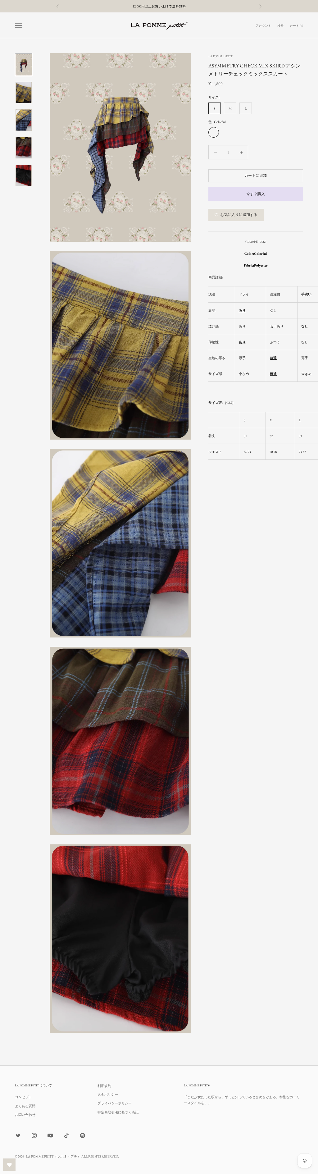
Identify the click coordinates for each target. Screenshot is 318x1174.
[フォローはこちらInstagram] (34, 1135)
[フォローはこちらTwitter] (18, 1135)
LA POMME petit (220, 56)
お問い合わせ (25, 1114)
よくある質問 (25, 1106)
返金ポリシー (108, 1094)
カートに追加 (255, 175)
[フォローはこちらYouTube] (50, 1135)
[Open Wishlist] (9, 1164)
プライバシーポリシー (115, 1103)
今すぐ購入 (255, 193)
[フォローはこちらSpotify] (83, 1135)
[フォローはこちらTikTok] (66, 1135)
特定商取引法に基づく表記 (118, 1112)
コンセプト (23, 1097)
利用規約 (104, 1086)
